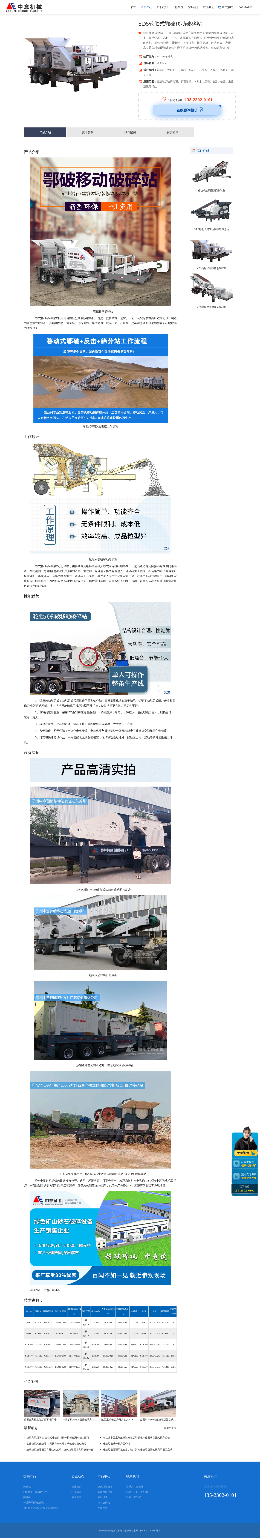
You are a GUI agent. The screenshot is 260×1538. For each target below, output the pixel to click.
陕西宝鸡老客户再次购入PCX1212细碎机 (119, 1419)
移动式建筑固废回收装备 (211, 190)
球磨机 (27, 1486)
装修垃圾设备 (105, 1492)
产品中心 (146, 7)
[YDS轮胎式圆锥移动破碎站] (211, 288)
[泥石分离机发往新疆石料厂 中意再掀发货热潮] (42, 1403)
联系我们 (208, 7)
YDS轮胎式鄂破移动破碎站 (211, 268)
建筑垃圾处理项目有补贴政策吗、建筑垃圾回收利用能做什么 (60, 1449)
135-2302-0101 (199, 99)
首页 (134, 7)
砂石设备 (103, 1497)
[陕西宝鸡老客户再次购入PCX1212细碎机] (119, 1403)
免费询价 (243, 1153)
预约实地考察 (248, 1176)
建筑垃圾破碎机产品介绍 (116, 1443)
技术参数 (87, 132)
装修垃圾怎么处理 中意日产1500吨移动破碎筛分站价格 (57, 1443)
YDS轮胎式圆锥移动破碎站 (211, 307)
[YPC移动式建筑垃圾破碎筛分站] (211, 211)
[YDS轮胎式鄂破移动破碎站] (211, 249)
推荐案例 (130, 132)
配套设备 (103, 1508)
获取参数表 (248, 1164)
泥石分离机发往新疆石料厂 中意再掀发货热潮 (42, 1419)
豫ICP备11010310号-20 (150, 1530)
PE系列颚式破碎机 (33, 1502)
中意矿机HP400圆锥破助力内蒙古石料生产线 (81, 1419)
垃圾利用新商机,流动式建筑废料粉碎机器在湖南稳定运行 (58, 1437)
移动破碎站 (104, 1502)
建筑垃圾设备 (105, 1486)
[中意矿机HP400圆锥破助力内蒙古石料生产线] (81, 1403)
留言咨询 (172, 132)
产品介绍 (45, 132)
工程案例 (177, 7)
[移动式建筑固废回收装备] (211, 172)
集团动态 (76, 1497)
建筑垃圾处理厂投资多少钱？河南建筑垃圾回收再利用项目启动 (137, 1449)
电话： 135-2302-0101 (138, 1492)
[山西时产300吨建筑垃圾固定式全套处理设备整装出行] (158, 1403)
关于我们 (162, 7)
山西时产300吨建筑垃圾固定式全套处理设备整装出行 (158, 1419)
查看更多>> (170, 1428)
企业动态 (193, 7)
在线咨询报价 (187, 110)
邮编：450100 (133, 1497)
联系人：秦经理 (134, 1486)
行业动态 (76, 1492)
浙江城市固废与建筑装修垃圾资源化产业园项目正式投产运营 (136, 1437)
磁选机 (27, 1497)
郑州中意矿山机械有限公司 (118, 1530)
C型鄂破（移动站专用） (36, 1492)
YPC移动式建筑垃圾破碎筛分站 (211, 229)
